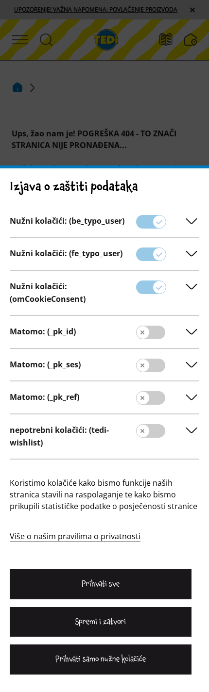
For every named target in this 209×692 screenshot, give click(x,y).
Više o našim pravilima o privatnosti (75, 536)
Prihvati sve (101, 584)
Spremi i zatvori (100, 622)
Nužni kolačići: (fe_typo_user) (66, 253)
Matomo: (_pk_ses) (45, 364)
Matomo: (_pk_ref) (44, 397)
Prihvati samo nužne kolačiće (100, 659)
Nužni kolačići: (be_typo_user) (67, 220)
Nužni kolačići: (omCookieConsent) (48, 292)
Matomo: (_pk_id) (43, 331)
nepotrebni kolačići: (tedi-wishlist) (59, 436)
